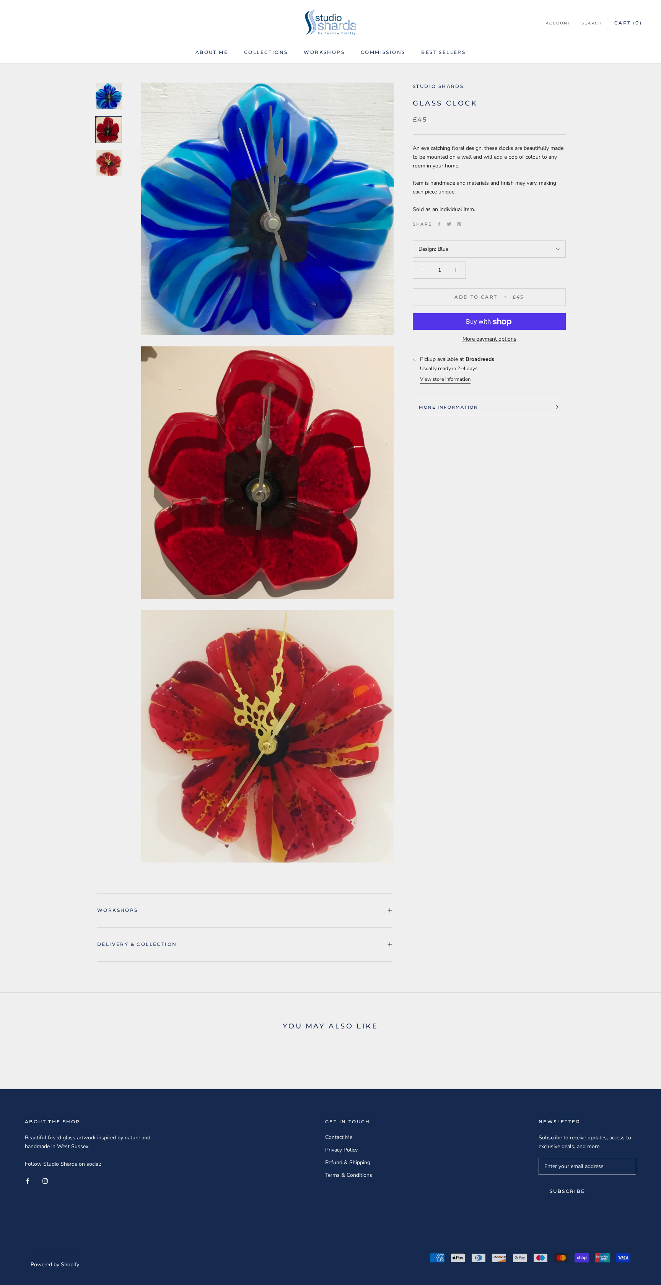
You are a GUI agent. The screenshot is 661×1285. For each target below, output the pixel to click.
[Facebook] (439, 224)
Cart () (628, 23)
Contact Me (338, 1137)
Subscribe (567, 1191)
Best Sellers (443, 52)
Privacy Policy (341, 1149)
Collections (266, 52)
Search (591, 23)
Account (558, 23)
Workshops (324, 52)
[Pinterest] (459, 224)
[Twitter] (449, 224)
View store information (445, 379)
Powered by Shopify (55, 1264)
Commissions (383, 52)
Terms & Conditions (348, 1175)
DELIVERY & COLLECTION (137, 944)
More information (448, 407)
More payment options (489, 339)
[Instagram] (45, 1180)
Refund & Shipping (347, 1162)
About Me (211, 52)
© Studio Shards (57, 1254)
